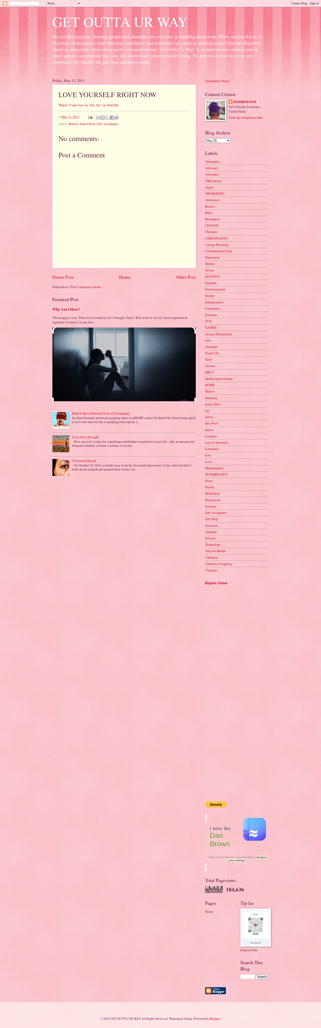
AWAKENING (214, 193)
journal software (246, 857)
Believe (73, 124)
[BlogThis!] (103, 117)
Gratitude (211, 346)
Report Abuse (216, 583)
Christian (211, 231)
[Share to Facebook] (112, 117)
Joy (207, 410)
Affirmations (213, 181)
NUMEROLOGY (216, 474)
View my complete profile (246, 117)
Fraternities (212, 308)
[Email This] (98, 117)
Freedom (211, 315)
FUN (208, 321)
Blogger (215, 1018)
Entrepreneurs (214, 302)
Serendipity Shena (217, 81)
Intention (211, 398)
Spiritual (211, 532)
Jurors (209, 417)
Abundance (212, 161)
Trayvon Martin (215, 551)
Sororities (211, 525)
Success (210, 538)
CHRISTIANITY (216, 238)
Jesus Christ (87, 124)
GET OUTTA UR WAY (120, 21)
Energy (210, 295)
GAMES (210, 327)
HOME (210, 385)
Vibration (211, 557)
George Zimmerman (218, 334)
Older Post (186, 277)
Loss (208, 455)
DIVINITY (212, 276)
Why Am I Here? (66, 309)
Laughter (211, 436)
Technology (212, 544)
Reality (210, 487)
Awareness (212, 200)
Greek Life (212, 353)
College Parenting (217, 244)
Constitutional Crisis (218, 251)
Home (124, 277)
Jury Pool (211, 423)
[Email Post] (90, 117)
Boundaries (212, 219)
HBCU (209, 372)
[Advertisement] (228, 616)
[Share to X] (107, 117)
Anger (209, 187)
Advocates (212, 174)
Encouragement (215, 289)
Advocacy (211, 168)
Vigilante (211, 570)
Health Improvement (218, 378)
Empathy (211, 283)
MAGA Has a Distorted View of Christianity (101, 413)
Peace (209, 480)
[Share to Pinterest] (116, 117)
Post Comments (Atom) (85, 287)
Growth (210, 366)
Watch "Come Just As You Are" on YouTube (89, 105)
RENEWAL (212, 493)
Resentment (212, 500)
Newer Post (62, 277)
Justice (209, 430)
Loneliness (212, 449)
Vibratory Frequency (219, 564)
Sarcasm (210, 506)
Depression (212, 257)
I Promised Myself (84, 461)
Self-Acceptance (107, 124)
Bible (208, 212)
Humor (210, 391)
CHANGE (212, 225)
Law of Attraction (216, 442)
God (208, 340)
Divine (209, 270)
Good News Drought (85, 437)
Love (208, 461)
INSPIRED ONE (244, 102)
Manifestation (214, 468)
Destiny (210, 263)
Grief (208, 359)
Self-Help (211, 519)
